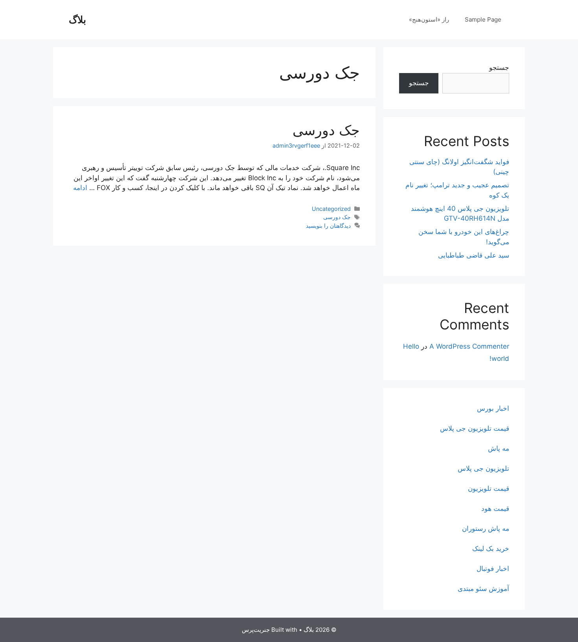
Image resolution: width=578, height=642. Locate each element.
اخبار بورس (493, 408)
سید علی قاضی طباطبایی (473, 255)
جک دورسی (326, 130)
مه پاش (498, 448)
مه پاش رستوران (485, 528)
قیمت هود (495, 508)
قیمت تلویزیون (488, 488)
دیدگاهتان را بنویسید (328, 225)
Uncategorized (331, 208)
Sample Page (483, 19)
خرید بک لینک (490, 548)
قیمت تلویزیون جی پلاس (474, 428)
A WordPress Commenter (469, 346)
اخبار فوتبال (493, 568)
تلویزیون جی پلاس (483, 468)
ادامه (80, 188)
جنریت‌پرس (256, 629)
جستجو (499, 67)
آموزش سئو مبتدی (483, 589)
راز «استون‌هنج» (429, 19)
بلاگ (77, 20)
